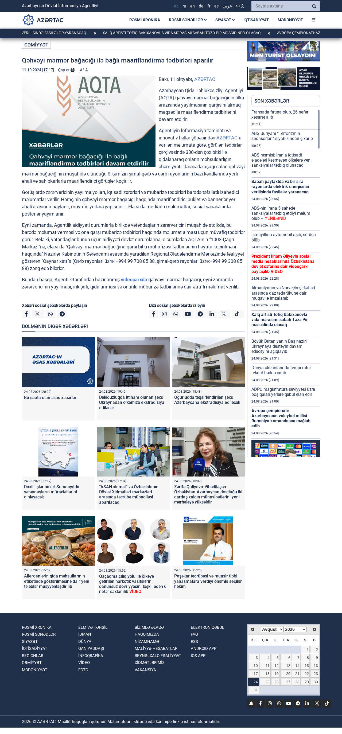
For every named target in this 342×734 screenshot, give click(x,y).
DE (201, 6)
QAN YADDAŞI (91, 648)
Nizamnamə (147, 641)
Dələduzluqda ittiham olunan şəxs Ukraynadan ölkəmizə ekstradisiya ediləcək (131, 402)
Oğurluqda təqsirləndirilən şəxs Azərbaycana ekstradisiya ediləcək (207, 400)
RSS (194, 641)
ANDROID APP (203, 648)
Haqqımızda (147, 634)
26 (276, 682)
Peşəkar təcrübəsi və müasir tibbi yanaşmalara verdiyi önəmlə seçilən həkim (208, 581)
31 (256, 690)
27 (288, 682)
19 (276, 673)
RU (184, 6)
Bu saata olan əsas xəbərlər (50, 397)
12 (276, 665)
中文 (240, 6)
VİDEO (84, 662)
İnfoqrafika (90, 655)
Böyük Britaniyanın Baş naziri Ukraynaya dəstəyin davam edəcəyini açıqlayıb (279, 346)
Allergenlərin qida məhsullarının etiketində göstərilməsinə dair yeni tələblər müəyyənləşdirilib (56, 581)
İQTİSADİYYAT (256, 20)
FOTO (83, 669)
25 (267, 682)
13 (288, 665)
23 (316, 673)
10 (256, 665)
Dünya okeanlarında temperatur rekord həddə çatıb (281, 370)
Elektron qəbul (207, 627)
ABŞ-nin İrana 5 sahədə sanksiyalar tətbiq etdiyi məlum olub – (280, 213)
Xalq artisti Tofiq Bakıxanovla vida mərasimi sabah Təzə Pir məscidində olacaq (160, 33)
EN (192, 6)
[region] (285, 283)
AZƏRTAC (204, 79)
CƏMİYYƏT (36, 45)
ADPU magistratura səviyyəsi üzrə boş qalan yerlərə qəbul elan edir (283, 392)
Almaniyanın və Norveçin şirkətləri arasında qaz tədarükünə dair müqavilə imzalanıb (283, 292)
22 (307, 673)
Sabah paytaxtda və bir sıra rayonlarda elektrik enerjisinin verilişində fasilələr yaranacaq (280, 186)
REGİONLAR (32, 655)
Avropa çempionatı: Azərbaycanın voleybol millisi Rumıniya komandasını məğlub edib (280, 418)
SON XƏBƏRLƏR (271, 101)
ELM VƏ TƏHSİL (92, 627)
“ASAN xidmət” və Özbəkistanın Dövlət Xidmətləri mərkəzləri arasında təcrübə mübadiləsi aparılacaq (128, 494)
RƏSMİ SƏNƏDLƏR (186, 20)
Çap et (64, 70)
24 (256, 682)
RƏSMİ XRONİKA (144, 20)
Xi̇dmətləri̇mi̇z (150, 662)
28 (297, 682)
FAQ (194, 634)
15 (307, 665)
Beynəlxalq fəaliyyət (158, 655)
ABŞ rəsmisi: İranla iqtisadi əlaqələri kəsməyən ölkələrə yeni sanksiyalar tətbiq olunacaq (281, 160)
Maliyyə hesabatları (156, 648)
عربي (227, 6)
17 (256, 673)
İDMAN (84, 634)
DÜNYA (84, 641)
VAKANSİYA (145, 669)
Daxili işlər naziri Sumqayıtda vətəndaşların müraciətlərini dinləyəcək (51, 491)
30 (316, 682)
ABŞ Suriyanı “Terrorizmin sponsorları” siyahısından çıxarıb (282, 136)
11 (268, 665)
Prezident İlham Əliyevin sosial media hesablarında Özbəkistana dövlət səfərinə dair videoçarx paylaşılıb (282, 264)
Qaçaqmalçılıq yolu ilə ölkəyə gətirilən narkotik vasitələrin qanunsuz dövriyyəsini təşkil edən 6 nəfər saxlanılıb (132, 584)
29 (307, 682)
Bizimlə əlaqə (149, 627)
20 (288, 673)
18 (267, 673)
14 (297, 665)
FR (208, 6)
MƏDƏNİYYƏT (290, 20)
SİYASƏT (223, 20)
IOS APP (198, 655)
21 (297, 673)
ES (216, 6)
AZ (176, 6)
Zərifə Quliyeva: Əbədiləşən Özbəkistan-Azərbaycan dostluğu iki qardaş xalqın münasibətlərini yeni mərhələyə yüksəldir (208, 494)
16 (316, 665)
